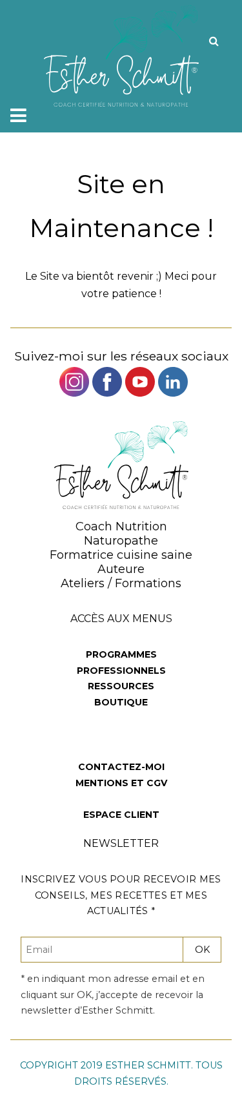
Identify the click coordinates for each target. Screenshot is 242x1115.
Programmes (121, 654)
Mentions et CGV (121, 783)
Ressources (121, 686)
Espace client (121, 814)
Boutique (121, 702)
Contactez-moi (121, 767)
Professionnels (121, 670)
